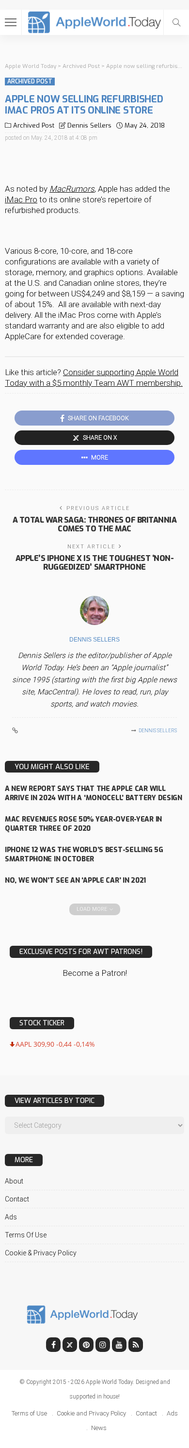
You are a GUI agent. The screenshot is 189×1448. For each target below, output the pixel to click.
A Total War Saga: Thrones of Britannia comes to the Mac (95, 524)
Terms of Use (26, 1235)
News (99, 1428)
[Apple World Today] (95, 21)
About (14, 1181)
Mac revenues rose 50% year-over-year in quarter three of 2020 (83, 824)
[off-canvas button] (10, 22)
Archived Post (29, 81)
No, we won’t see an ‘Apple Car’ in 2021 (75, 880)
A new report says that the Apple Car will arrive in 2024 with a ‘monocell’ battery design (93, 793)
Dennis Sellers (89, 125)
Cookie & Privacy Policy (41, 1253)
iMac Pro (21, 199)
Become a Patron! (95, 973)
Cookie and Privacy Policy (91, 1413)
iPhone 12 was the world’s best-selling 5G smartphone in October (84, 854)
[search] (176, 22)
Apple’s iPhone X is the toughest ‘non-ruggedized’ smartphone (95, 562)
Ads (11, 1217)
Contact (17, 1199)
